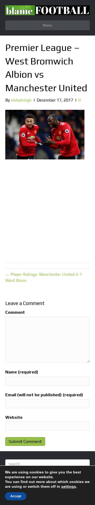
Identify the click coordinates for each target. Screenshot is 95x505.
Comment (15, 312)
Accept (15, 496)
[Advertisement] (47, 210)
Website (13, 417)
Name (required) (21, 372)
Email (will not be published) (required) (44, 394)
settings (68, 486)
